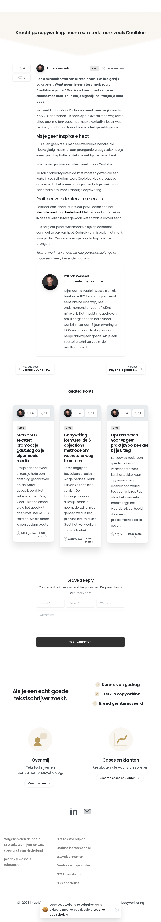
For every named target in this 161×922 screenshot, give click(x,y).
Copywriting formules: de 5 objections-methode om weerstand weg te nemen (78, 448)
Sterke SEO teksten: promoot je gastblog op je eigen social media (30, 448)
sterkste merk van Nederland (58, 212)
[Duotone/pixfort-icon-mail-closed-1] (87, 811)
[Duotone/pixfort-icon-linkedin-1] (73, 811)
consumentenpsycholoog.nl (84, 281)
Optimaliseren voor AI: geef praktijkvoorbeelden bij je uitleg (130, 442)
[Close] (117, 910)
